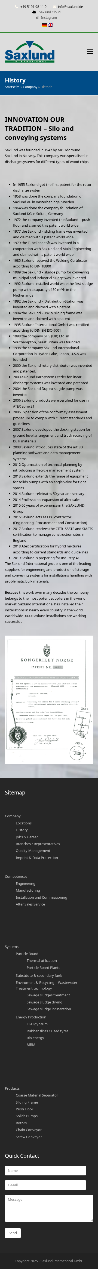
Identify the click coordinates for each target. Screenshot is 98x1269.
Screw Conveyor (29, 1136)
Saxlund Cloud (49, 12)
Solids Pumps (27, 1115)
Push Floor (24, 1109)
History (22, 829)
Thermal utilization (42, 960)
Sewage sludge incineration (49, 1008)
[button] (90, 52)
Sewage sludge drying (44, 1002)
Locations (24, 823)
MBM (31, 1044)
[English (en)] (51, 25)
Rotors (21, 1122)
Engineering (25, 883)
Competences (16, 876)
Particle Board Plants (43, 967)
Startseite (12, 87)
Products (12, 1088)
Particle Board (27, 953)
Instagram (49, 17)
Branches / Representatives (38, 843)
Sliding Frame (27, 1102)
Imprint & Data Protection (37, 857)
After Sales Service (30, 904)
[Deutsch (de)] (45, 25)
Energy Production (31, 1017)
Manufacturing (28, 890)
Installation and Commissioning (41, 897)
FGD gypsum (37, 1023)
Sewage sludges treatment (48, 995)
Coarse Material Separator (37, 1095)
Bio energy (35, 1037)
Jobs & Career (27, 836)
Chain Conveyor (29, 1129)
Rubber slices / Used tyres (47, 1030)
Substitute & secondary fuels (39, 975)
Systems (12, 946)
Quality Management (33, 850)
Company (30, 87)
